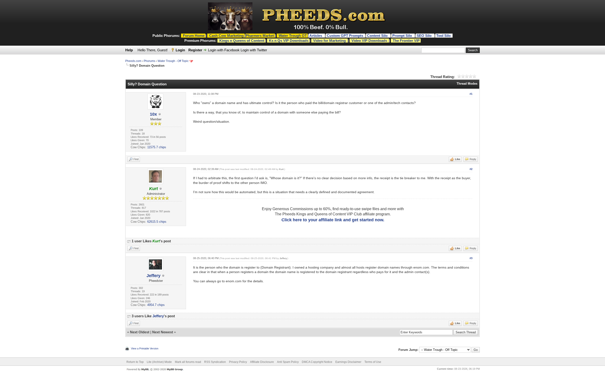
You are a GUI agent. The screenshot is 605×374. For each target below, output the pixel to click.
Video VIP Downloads (369, 41)
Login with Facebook (224, 50)
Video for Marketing (329, 41)
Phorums (149, 61)
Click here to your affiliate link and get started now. (332, 219)
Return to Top (135, 362)
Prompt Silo (402, 36)
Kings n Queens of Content (241, 41)
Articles (316, 36)
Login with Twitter (254, 50)
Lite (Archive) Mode (159, 362)
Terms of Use (372, 362)
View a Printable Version (144, 348)
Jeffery (153, 275)
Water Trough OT (293, 36)
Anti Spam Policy (288, 362)
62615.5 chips (156, 221)
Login (180, 50)
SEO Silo (424, 36)
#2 (471, 169)
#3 (471, 258)
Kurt (281, 169)
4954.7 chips (156, 305)
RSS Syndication (215, 362)
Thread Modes (467, 83)
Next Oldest (139, 332)
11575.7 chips (156, 147)
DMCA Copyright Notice (317, 362)
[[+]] (129, 241)
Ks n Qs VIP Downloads (288, 41)
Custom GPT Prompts (345, 36)
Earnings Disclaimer (348, 362)
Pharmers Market (260, 36)
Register (195, 50)
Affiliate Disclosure (262, 362)
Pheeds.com (133, 61)
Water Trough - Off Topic (173, 61)
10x (153, 114)
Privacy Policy (238, 362)
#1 (471, 93)
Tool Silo (444, 36)
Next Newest (162, 332)
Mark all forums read (188, 362)
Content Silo (378, 36)
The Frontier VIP (406, 41)
